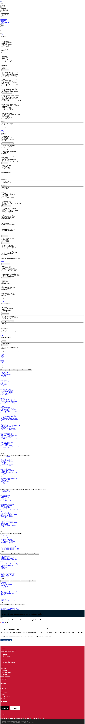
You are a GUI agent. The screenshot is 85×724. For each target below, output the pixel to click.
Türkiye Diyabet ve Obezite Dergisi (8, 273)
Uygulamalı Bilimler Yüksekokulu (8, 229)
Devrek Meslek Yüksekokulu (7, 213)
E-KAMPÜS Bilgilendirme (6, 325)
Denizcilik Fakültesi (5, 187)
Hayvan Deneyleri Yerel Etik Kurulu (8, 104)
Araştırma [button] (2, 261)
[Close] (0, 33)
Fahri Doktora (4, 67)
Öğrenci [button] (2, 131)
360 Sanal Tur (4, 66)
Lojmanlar (3, 309)
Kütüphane (2, 698)
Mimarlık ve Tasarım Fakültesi (7, 198)
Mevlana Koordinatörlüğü (6, 150)
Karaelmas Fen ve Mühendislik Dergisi (9, 269)
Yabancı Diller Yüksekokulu (7, 230)
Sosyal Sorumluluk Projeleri (7, 168)
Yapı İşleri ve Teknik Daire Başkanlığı (8, 253)
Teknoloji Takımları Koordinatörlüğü (8, 88)
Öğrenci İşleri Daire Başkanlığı (7, 139)
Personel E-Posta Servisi (6, 310)
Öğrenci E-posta (4, 158)
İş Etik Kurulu (4, 103)
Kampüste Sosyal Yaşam (6, 165)
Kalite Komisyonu (5, 106)
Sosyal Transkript (4, 171)
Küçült (2, 622)
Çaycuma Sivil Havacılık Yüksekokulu (9, 226)
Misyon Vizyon (4, 55)
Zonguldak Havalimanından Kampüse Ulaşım (10, 351)
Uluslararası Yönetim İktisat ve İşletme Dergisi (10, 275)
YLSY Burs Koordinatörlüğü (7, 90)
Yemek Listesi (4, 327)
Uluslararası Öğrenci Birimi (6, 149)
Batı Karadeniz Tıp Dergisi (6, 266)
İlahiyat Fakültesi (4, 195)
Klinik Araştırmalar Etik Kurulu (7, 108)
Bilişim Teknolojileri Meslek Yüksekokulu (9, 210)
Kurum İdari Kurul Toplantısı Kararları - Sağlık (10, 258)
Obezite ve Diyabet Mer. (5, 696)
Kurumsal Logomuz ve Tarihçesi (7, 62)
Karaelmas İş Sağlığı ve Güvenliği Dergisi (9, 270)
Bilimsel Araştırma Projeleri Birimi (8, 287)
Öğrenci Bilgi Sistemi (4, 670)
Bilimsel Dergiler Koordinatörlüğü (8, 73)
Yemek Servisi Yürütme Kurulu (7, 117)
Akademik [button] (2, 177)
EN (1, 26)
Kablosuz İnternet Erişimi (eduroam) (8, 331)
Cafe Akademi (4, 307)
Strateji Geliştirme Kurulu (6, 113)
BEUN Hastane (3, 692)
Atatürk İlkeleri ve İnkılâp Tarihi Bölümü (9, 221)
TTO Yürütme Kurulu (5, 115)
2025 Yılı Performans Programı (7, 61)
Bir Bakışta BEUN (5, 65)
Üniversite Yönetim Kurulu (6, 42)
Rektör (2, 38)
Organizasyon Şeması (5, 49)
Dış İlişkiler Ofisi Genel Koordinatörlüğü (9, 74)
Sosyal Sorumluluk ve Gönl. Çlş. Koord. (9, 86)
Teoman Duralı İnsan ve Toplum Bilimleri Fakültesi (11, 203)
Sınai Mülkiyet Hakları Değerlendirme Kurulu (10, 114)
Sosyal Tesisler (4, 311)
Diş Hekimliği (3, 694)
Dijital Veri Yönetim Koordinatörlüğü (8, 75)
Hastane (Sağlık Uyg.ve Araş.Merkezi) (9, 316)
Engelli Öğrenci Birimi (5, 167)
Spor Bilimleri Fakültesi (6, 202)
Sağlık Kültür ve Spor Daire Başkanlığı (9, 252)
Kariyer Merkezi (4, 157)
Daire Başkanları (4, 48)
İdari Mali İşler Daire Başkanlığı (7, 246)
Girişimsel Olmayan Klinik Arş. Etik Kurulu (10, 105)
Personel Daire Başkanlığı (6, 250)
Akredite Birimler (4, 57)
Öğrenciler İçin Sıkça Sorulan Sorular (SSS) (10, 161)
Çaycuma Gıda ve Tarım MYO (7, 211)
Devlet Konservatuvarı (5, 228)
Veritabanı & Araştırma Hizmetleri (8, 294)
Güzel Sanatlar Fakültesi (6, 193)
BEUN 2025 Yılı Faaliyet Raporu (8, 60)
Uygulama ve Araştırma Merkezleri (8, 286)
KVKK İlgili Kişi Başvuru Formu (8, 127)
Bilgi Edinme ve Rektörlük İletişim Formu (9, 347)
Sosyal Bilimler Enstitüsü (6, 183)
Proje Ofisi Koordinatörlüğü (7, 85)
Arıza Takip (3, 323)
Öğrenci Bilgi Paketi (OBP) (6, 138)
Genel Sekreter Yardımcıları (6, 44)
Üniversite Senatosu (5, 41)
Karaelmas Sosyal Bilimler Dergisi (8, 271)
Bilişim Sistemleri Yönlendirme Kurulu (9, 98)
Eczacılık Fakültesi (5, 189)
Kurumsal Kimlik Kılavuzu (6, 64)
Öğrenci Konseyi (4, 169)
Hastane (29, 722)
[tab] (2, 370)
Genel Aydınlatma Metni (6, 125)
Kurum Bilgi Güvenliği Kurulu (7, 112)
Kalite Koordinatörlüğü (6, 80)
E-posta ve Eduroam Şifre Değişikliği (8, 159)
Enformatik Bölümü (5, 222)
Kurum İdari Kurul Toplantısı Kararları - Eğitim (10, 257)
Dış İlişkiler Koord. (4, 679)
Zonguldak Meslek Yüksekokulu (7, 217)
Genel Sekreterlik (4, 239)
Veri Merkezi (4, 330)
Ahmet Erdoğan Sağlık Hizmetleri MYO (9, 208)
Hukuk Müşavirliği (5, 240)
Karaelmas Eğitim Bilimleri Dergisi (8, 268)
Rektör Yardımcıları (5, 40)
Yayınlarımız (3, 282)
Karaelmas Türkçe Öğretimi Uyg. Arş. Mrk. (10, 156)
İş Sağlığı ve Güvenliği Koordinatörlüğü (9, 79)
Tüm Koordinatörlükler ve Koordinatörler (9, 91)
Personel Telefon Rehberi (6, 343)
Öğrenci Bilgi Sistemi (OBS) (7, 137)
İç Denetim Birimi (5, 46)
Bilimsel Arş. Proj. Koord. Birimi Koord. (9, 72)
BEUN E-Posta (3, 690)
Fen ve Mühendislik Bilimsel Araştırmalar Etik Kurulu (12, 100)
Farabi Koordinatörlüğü (6, 147)
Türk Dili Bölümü (5, 223)
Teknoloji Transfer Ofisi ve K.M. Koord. (9, 89)
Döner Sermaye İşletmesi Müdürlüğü (8, 238)
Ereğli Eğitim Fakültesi (6, 191)
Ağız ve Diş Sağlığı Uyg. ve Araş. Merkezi (9, 317)
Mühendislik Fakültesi (5, 200)
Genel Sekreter (4, 43)
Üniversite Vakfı (3, 674)
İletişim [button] (1, 335)
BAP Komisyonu (4, 96)
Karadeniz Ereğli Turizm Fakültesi (8, 197)
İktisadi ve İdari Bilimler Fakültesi (8, 194)
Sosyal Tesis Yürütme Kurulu (7, 109)
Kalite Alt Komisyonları (6, 107)
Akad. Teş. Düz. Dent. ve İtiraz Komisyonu (10, 95)
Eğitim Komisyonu (5, 99)
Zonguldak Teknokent (5, 298)
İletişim (33, 722)
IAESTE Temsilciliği (5, 77)
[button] (3, 36)
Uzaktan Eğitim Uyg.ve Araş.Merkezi (8, 319)
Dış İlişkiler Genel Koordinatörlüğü (8, 145)
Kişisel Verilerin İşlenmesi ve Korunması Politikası (11, 124)
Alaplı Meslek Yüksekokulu (7, 209)
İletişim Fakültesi (4, 196)
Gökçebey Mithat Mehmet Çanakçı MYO (9, 215)
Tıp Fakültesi (4, 204)
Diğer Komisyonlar (5, 119)
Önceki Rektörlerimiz (5, 53)
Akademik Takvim (5, 136)
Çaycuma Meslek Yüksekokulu (7, 212)
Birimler (3, 339)
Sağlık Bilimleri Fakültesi (6, 201)
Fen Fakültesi (4, 192)
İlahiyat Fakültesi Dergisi (6, 267)
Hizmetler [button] (2, 301)
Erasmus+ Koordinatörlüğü (6, 146)
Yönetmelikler (4, 140)
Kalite (1, 130)
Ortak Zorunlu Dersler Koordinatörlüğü (9, 82)
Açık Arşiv (2, 686)
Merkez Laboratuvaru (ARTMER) (8, 293)
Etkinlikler (3, 280)
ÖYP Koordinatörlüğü (5, 83)
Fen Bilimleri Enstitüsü (6, 181)
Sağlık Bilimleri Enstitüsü (6, 182)
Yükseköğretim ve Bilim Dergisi (7, 276)
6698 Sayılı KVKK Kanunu (7, 123)
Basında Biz (3, 68)
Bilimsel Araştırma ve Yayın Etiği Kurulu (9, 97)
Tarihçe (2, 52)
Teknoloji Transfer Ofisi (6, 288)
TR (1, 24)
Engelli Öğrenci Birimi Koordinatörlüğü (9, 76)
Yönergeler (3, 141)
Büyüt (11, 622)
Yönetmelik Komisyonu (6, 118)
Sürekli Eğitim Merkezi (6, 318)
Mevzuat (3, 58)
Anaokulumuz (4, 306)
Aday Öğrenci (4, 166)
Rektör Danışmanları (5, 45)
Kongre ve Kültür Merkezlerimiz (7, 308)
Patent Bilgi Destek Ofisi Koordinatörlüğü (9, 84)
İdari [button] (1, 233)
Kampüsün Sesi (4, 281)
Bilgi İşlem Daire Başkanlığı (7, 245)
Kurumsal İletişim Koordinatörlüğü (8, 81)
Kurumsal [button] (2, 34)
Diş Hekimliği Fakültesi (6, 188)
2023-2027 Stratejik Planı (6, 59)
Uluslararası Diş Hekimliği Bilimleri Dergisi (10, 274)
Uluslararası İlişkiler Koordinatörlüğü (8, 151)
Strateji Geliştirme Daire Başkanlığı (8, 251)
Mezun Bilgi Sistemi (5, 160)
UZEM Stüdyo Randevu (6, 324)
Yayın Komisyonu (5, 116)
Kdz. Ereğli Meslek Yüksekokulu (8, 216)
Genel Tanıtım (4, 56)
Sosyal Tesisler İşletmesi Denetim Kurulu (9, 110)
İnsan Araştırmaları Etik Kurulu (7, 101)
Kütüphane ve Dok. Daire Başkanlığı (8, 247)
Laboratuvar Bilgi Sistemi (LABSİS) (8, 292)
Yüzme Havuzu (4, 312)
